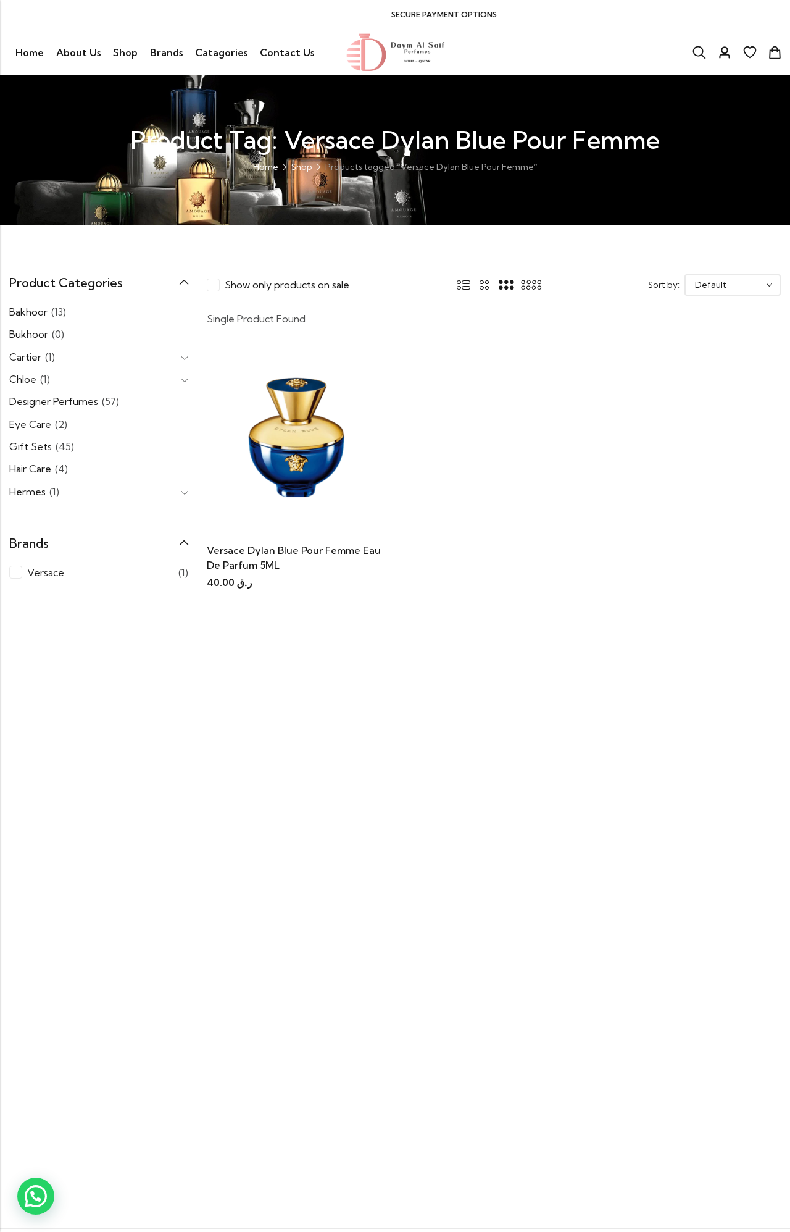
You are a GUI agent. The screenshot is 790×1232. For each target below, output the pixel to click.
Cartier (25, 357)
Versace (45, 572)
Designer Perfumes (53, 401)
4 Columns (531, 284)
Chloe (22, 379)
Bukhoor (28, 334)
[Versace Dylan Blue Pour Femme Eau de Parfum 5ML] (296, 442)
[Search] (699, 52)
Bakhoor (28, 312)
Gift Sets (30, 446)
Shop (301, 166)
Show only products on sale (287, 285)
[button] (35, 1196)
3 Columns (506, 284)
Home (265, 166)
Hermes (27, 491)
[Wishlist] (750, 52)
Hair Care (30, 469)
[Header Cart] (774, 52)
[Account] (724, 53)
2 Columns (484, 284)
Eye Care (30, 424)
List (463, 284)
